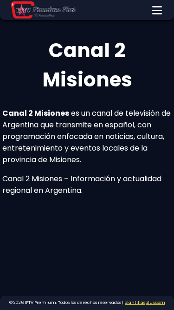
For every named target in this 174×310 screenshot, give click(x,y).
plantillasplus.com (144, 302)
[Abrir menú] (157, 10)
